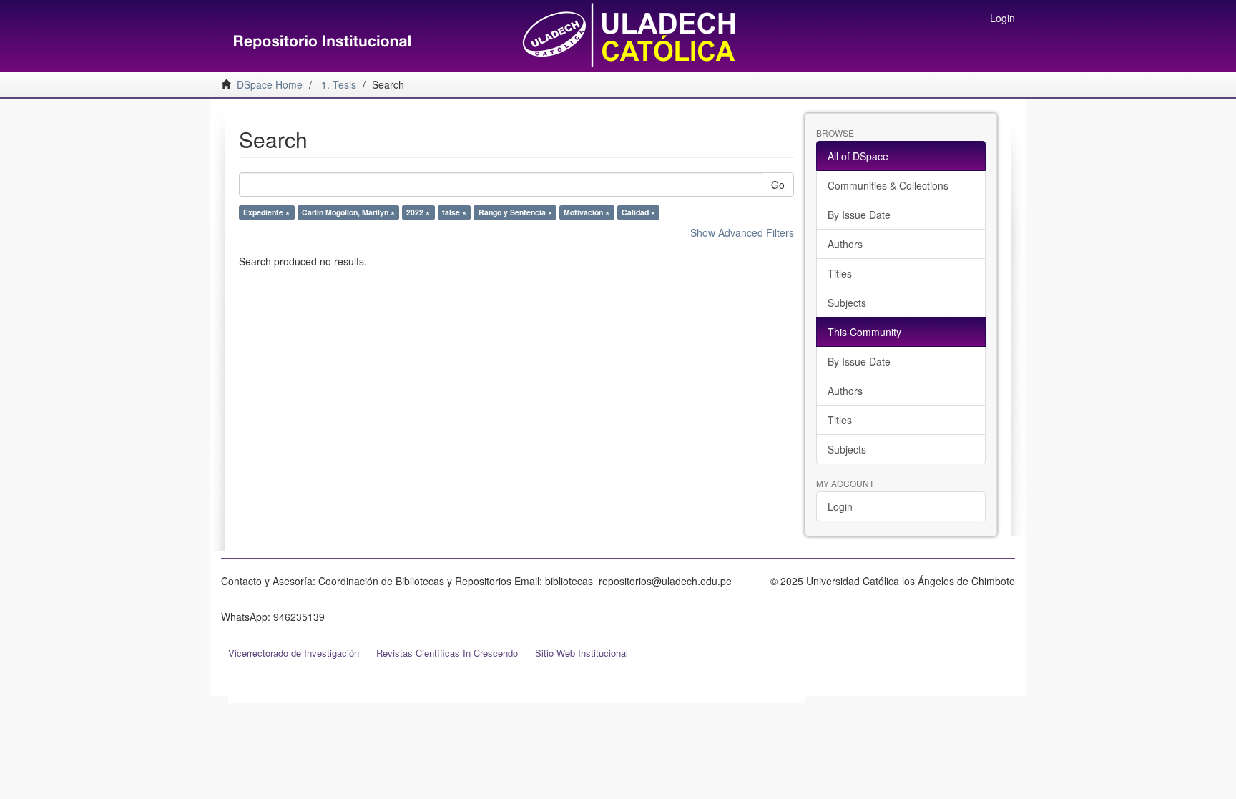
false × (454, 212)
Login (840, 506)
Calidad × (638, 212)
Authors (845, 244)
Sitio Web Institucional (581, 653)
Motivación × (586, 212)
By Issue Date (859, 214)
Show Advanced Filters (742, 232)
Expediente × (266, 212)
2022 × (418, 212)
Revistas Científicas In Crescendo (447, 653)
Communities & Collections (888, 185)
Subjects (847, 302)
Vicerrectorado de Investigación (293, 653)
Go (778, 184)
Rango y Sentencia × (515, 212)
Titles (840, 273)
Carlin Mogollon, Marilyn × (348, 212)
